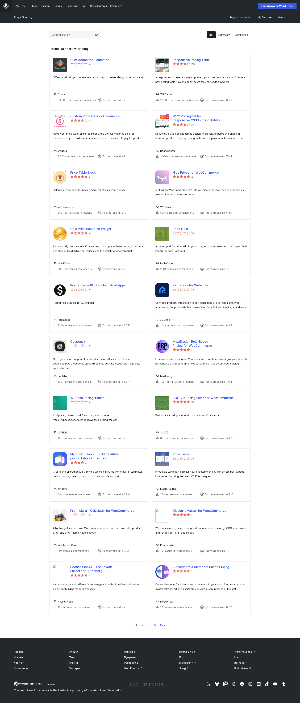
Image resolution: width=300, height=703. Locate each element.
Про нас (18, 651)
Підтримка (130, 657)
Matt (238, 657)
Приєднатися (187, 651)
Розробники (131, 662)
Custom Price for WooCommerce (95, 116)
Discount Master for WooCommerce (199, 510)
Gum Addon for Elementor (89, 60)
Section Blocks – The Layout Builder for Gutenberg (91, 569)
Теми (72, 657)
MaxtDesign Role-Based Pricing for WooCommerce (192, 343)
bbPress (240, 662)
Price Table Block (83, 172)
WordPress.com (244, 651)
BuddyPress (242, 668)
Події (182, 657)
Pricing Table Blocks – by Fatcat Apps (98, 285)
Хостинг (19, 662)
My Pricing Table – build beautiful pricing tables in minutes (94, 456)
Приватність (21, 668)
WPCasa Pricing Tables (87, 398)
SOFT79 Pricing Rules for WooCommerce (203, 398)
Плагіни (73, 662)
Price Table (181, 454)
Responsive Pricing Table (191, 60)
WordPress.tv (133, 668)
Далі (162, 625)
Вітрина (73, 651)
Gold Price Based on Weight (90, 229)
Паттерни (75, 668)
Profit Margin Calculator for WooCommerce (102, 510)
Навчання (130, 651)
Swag (184, 668)
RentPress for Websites (190, 285)
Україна (51, 684)
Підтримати (187, 662)
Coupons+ (78, 341)
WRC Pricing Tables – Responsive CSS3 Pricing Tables (196, 118)
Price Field (180, 229)
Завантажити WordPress (277, 6)
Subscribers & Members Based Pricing (201, 567)
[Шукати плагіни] (96, 34)
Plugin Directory (23, 17)
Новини (18, 657)
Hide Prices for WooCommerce (196, 172)
